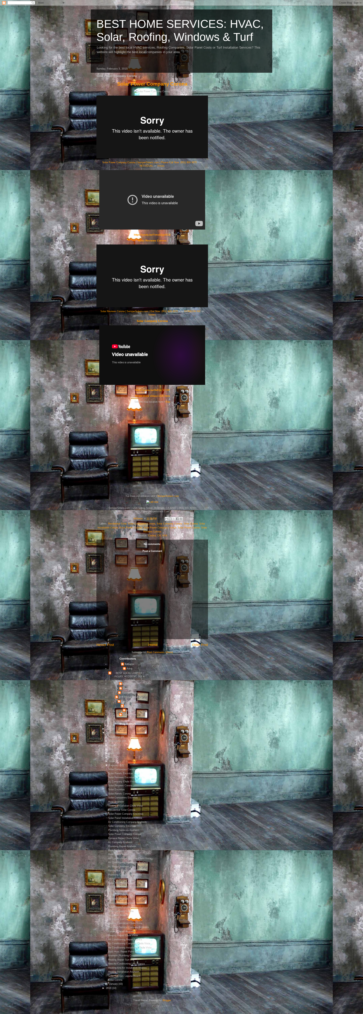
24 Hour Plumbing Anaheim (123, 878)
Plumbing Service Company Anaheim (128, 927)
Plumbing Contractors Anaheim (125, 874)
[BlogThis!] (170, 519)
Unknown (130, 706)
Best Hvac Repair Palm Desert (125, 951)
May (112, 757)
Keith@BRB (129, 683)
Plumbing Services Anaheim (123, 830)
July (111, 749)
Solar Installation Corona (121, 882)
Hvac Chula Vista (117, 854)
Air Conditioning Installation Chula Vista (129, 947)
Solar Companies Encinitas (123, 797)
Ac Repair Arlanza (118, 915)
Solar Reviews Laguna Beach (124, 976)
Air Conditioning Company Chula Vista (129, 943)
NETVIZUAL (146, 165)
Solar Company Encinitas (122, 826)
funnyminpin (129, 714)
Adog (129, 668)
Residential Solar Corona (121, 809)
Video (129, 710)
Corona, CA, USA (157, 535)
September (115, 740)
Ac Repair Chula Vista (120, 894)
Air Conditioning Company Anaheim (127, 822)
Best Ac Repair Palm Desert (123, 850)
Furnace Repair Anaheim (121, 931)
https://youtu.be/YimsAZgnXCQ (152, 234)
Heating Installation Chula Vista (125, 805)
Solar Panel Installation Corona (125, 818)
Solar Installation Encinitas (122, 890)
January (114, 983)
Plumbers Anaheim (118, 898)
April (112, 761)
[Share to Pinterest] (181, 519)
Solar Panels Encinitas (120, 773)
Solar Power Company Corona (152, 84)
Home (152, 645)
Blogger (167, 1000)
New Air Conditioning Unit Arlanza (126, 963)
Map (167, 401)
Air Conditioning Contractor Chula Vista (129, 858)
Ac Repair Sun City (118, 919)
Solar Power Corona (189, 527)
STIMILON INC (192, 311)
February (114, 765)
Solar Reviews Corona (152, 240)
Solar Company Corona (152, 321)
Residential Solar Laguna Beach (125, 870)
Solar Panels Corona (130, 527)
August (113, 745)
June (112, 753)
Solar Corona (191, 523)
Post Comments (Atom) (160, 652)
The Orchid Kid (129, 701)
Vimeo (160, 165)
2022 (109, 728)
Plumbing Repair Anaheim (122, 846)
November (115, 737)
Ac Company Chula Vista (122, 781)
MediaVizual (129, 688)
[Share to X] (174, 519)
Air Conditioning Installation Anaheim (128, 862)
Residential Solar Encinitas (123, 886)
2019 (109, 732)
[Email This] (166, 519)
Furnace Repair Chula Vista (123, 838)
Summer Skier (129, 692)
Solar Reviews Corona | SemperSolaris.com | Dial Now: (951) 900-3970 (139, 311)
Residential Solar (117, 523)
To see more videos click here (152, 395)
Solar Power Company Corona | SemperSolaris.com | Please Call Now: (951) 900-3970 (149, 162)
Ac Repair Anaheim (118, 866)
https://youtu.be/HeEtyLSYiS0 (152, 390)
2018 (109, 988)
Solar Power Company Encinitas (125, 813)
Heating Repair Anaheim (121, 903)
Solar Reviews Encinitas (121, 777)
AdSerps (129, 664)
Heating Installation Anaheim (123, 971)
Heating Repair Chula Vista (123, 935)
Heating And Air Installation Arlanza (127, 967)
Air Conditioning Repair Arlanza (125, 939)
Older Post (200, 645)
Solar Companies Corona (141, 523)
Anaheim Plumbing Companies (125, 955)
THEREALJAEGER (129, 697)
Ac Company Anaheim (120, 842)
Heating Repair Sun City (121, 959)
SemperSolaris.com (168, 496)
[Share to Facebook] (177, 519)
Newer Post (105, 645)
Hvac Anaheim (116, 801)
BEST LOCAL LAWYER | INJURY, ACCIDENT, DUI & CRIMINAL (129, 676)
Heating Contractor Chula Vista (125, 923)
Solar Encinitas (116, 789)
